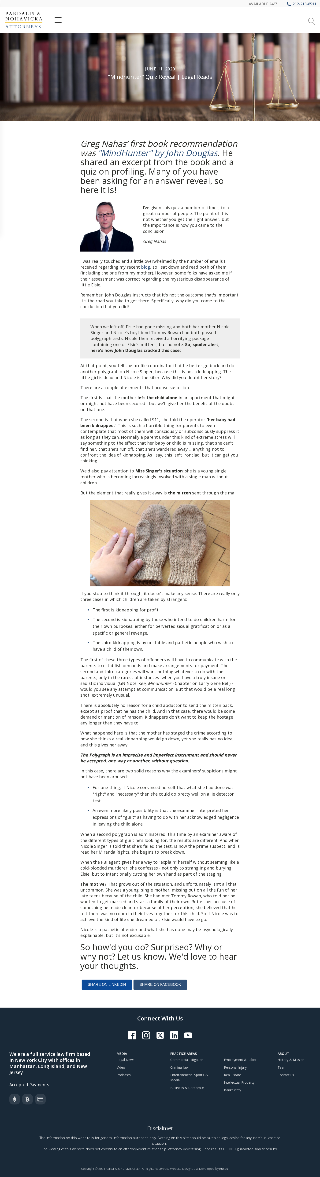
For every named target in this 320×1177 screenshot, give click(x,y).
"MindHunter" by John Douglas (157, 153)
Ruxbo (223, 1168)
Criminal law (179, 1067)
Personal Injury (235, 1067)
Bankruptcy (232, 1090)
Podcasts (124, 1075)
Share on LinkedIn (107, 985)
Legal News (125, 1059)
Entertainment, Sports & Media (189, 1077)
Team (282, 1067)
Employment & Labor (240, 1059)
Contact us (286, 1075)
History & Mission (291, 1059)
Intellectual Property (239, 1082)
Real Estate (232, 1075)
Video (121, 1067)
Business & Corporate (187, 1088)
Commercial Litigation (187, 1059)
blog (145, 267)
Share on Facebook (160, 985)
